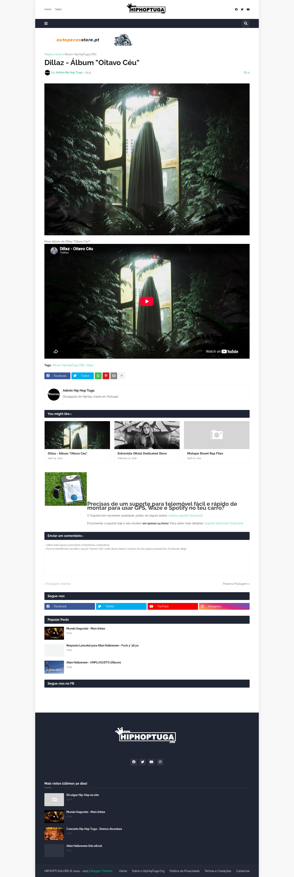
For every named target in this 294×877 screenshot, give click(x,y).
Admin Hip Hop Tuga (78, 390)
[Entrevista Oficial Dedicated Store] (147, 435)
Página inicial (53, 54)
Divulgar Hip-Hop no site (82, 795)
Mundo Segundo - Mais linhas (85, 628)
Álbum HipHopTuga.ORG (80, 54)
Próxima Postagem (235, 583)
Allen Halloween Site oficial (84, 845)
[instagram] (160, 762)
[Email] (113, 375)
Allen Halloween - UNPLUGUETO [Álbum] (93, 662)
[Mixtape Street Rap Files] (216, 435)
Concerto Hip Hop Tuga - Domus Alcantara (94, 828)
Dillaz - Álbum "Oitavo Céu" (67, 453)
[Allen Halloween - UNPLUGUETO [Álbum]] (54, 667)
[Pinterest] (106, 375)
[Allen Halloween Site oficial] (54, 850)
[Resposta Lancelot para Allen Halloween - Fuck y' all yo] (54, 650)
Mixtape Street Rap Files (205, 453)
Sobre (58, 9)
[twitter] (242, 9)
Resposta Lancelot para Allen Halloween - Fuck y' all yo (102, 645)
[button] (46, 23)
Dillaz (90, 365)
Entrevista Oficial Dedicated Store (142, 453)
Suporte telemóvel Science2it (224, 523)
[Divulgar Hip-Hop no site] (54, 799)
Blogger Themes (101, 871)
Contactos (243, 871)
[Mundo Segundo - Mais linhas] (54, 633)
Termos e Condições (218, 871)
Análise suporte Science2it (185, 515)
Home (47, 9)
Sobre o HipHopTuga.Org (148, 871)
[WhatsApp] (98, 375)
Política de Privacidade (185, 871)
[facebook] (236, 9)
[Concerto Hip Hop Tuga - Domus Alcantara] (54, 833)
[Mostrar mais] (121, 375)
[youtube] (248, 9)
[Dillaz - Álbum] (77, 435)
